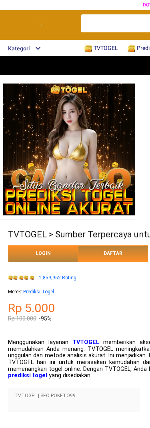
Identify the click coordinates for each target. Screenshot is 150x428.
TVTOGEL (85, 342)
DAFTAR (113, 253)
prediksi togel (27, 375)
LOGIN (43, 253)
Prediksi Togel (38, 292)
